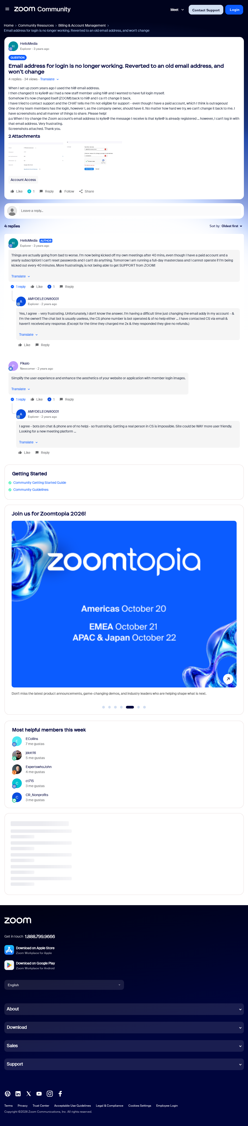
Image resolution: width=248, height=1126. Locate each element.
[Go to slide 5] (127, 707)
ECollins (32, 739)
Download (17, 1027)
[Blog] (7, 1093)
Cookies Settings (139, 1106)
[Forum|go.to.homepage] (42, 10)
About (13, 1009)
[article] (124, 264)
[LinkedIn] (18, 1093)
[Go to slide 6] (135, 707)
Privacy (23, 1106)
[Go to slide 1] (103, 707)
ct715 (30, 781)
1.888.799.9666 (40, 937)
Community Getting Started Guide (39, 482)
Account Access (23, 180)
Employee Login (167, 1106)
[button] (7, 9)
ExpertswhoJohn (39, 767)
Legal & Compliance (109, 1106)
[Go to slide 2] (109, 707)
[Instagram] (49, 1093)
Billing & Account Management (82, 25)
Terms (8, 1106)
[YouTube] (39, 1093)
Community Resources (36, 25)
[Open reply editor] (124, 211)
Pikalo (24, 363)
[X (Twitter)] (28, 1093)
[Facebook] (60, 1093)
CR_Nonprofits (37, 795)
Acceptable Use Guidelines (72, 1106)
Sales (12, 1046)
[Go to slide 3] (115, 707)
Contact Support (206, 10)
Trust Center (41, 1106)
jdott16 (31, 753)
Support (15, 1064)
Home (9, 25)
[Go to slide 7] (144, 707)
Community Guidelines (30, 489)
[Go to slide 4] (121, 707)
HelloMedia (29, 43)
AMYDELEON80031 (43, 299)
